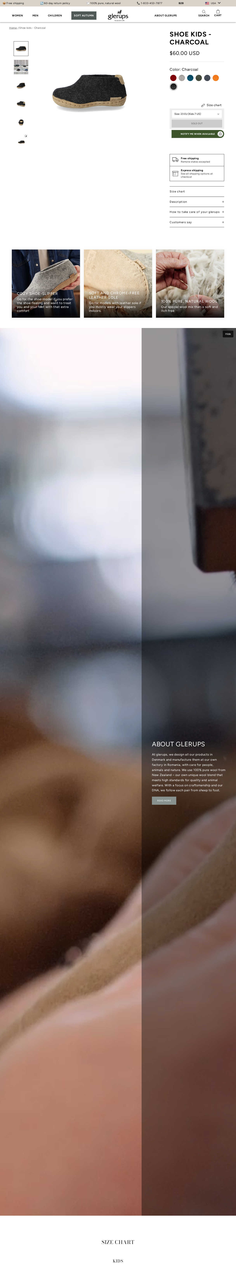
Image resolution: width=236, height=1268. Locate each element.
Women (17, 15)
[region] (118, 284)
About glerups (166, 15)
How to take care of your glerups (195, 212)
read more (164, 800)
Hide (228, 334)
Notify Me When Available (198, 134)
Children (55, 15)
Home (13, 27)
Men (35, 15)
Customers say (181, 222)
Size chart (214, 105)
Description (178, 201)
